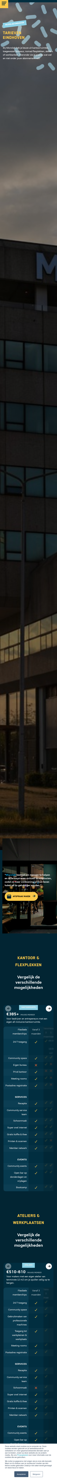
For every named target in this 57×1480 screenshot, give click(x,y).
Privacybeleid (22, 1455)
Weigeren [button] (36, 1474)
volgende (49, 1009)
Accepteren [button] (21, 1474)
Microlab (11, 875)
